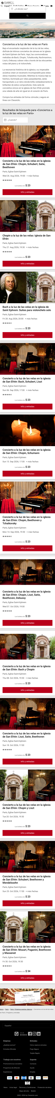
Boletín (33, 1091)
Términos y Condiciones (27, 1087)
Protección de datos (44, 1087)
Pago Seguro (34, 1049)
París (7, 1009)
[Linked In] (39, 1035)
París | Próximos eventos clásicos (21, 1009)
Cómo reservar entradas (38, 1045)
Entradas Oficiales (9, 1049)
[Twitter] (34, 1035)
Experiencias (7, 1072)
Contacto (33, 1064)
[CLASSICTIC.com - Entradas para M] (7, 3)
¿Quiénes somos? (9, 1045)
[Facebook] (16, 1033)
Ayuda (32, 1068)
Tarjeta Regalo (35, 1053)
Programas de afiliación (11, 1068)
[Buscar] (27, 16)
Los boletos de (20, 186)
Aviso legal (13, 1087)
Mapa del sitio (24, 1091)
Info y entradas (27, 192)
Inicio (1, 1009)
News (5, 1087)
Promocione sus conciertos (12, 1064)
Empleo (32, 1072)
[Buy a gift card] (27, 997)
